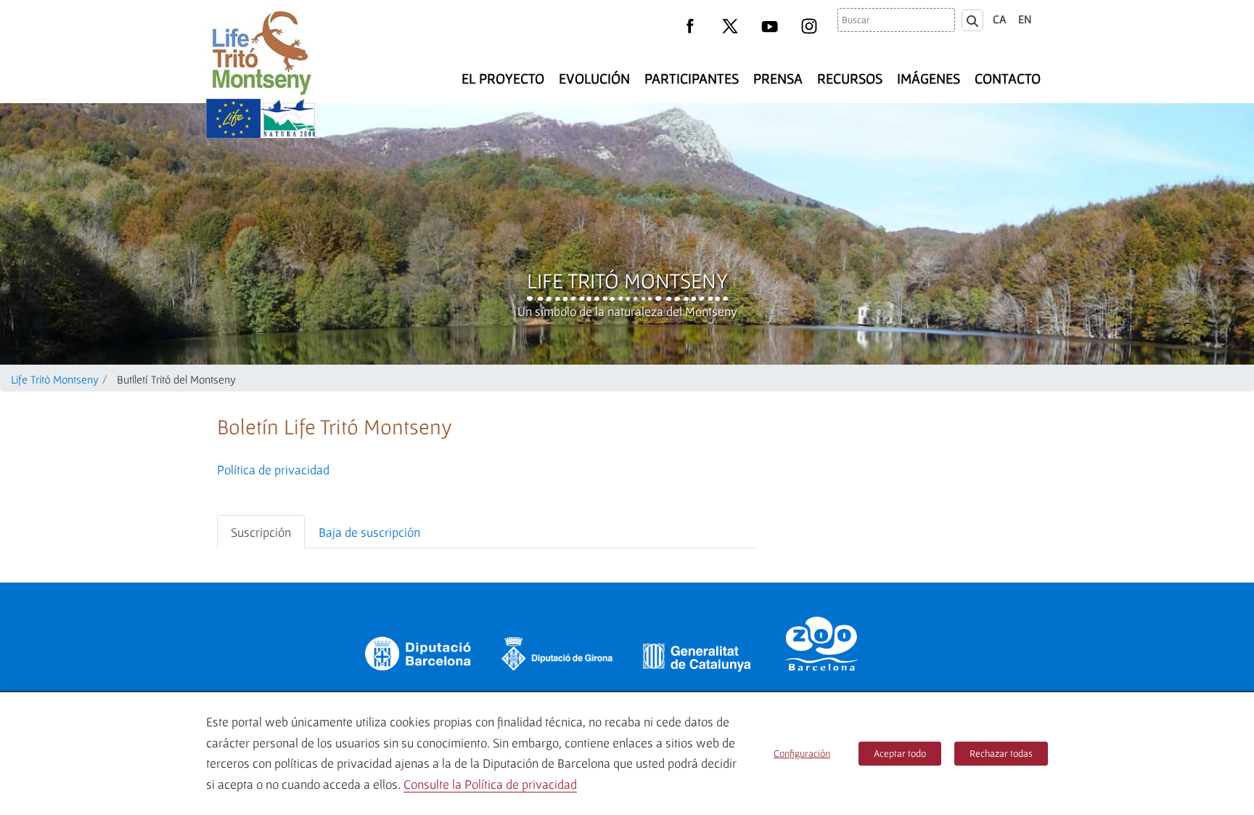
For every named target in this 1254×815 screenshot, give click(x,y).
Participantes (691, 78)
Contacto (1008, 78)
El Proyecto (503, 78)
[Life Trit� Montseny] (260, 53)
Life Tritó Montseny (627, 280)
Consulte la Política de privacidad (490, 784)
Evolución (594, 78)
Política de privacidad (273, 469)
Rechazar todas (1001, 753)
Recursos (849, 78)
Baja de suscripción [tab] (369, 532)
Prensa (778, 78)
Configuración (802, 753)
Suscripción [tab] (261, 532)
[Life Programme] (233, 118)
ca (1000, 18)
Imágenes (928, 78)
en (1025, 18)
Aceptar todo (900, 753)
